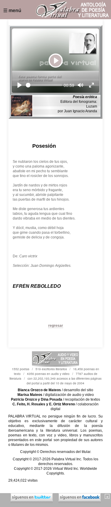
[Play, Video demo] (19, 85)
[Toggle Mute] (80, 85)
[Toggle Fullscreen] (91, 85)
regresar (55, 326)
